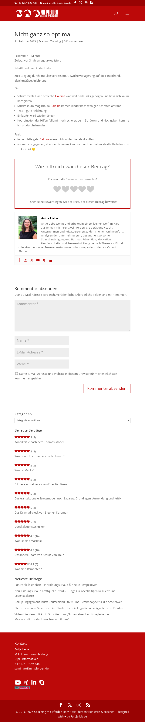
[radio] (57, 189)
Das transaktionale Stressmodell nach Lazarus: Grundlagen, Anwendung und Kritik (68, 498)
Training (55, 41)
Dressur (44, 41)
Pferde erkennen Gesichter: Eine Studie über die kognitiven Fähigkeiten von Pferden (69, 608)
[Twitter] (31, 260)
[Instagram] (25, 260)
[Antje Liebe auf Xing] (26, 683)
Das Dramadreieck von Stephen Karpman (41, 512)
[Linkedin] (50, 260)
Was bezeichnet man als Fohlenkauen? (39, 456)
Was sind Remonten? (28, 569)
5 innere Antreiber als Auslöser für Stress (41, 484)
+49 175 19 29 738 (27, 3)
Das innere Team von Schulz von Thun (39, 555)
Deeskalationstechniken (30, 526)
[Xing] (44, 260)
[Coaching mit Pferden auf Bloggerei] (22, 688)
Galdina (60, 96)
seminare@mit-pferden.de (32, 668)
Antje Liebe (79, 716)
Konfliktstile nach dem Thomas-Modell (39, 442)
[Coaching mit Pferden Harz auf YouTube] (18, 683)
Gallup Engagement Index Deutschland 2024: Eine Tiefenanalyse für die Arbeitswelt (68, 602)
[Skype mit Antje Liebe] (41, 683)
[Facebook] (19, 260)
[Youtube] (37, 260)
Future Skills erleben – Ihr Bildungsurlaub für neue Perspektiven (56, 585)
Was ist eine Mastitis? (28, 541)
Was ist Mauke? (24, 470)
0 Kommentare (73, 41)
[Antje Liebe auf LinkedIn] (33, 683)
